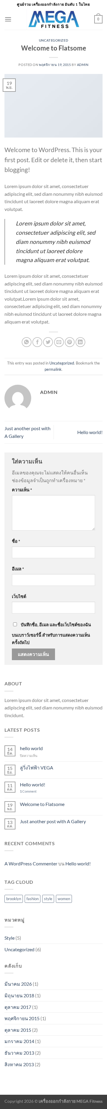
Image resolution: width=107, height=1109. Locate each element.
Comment (28, 791)
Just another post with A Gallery (53, 821)
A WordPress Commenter (30, 863)
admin (83, 65)
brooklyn (13, 898)
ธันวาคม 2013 (19, 1053)
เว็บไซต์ (19, 596)
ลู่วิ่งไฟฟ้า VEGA (36, 767)
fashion (32, 898)
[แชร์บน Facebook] (37, 342)
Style (9, 938)
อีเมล (18, 568)
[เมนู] (8, 19)
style (48, 898)
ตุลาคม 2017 (17, 1007)
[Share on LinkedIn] (80, 342)
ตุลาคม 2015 (17, 1030)
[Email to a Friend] (59, 342)
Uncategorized (53, 40)
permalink (53, 369)
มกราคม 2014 (19, 1041)
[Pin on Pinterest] (70, 342)
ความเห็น (22, 489)
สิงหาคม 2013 (19, 1064)
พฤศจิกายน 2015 (22, 1018)
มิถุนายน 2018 (19, 995)
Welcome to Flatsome (42, 804)
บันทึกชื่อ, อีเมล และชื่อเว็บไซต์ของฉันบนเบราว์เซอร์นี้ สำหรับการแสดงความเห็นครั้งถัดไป (51, 633)
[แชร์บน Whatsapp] (27, 342)
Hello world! (90, 432)
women (64, 898)
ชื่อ (16, 541)
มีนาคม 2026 (18, 984)
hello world (31, 748)
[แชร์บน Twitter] (48, 342)
